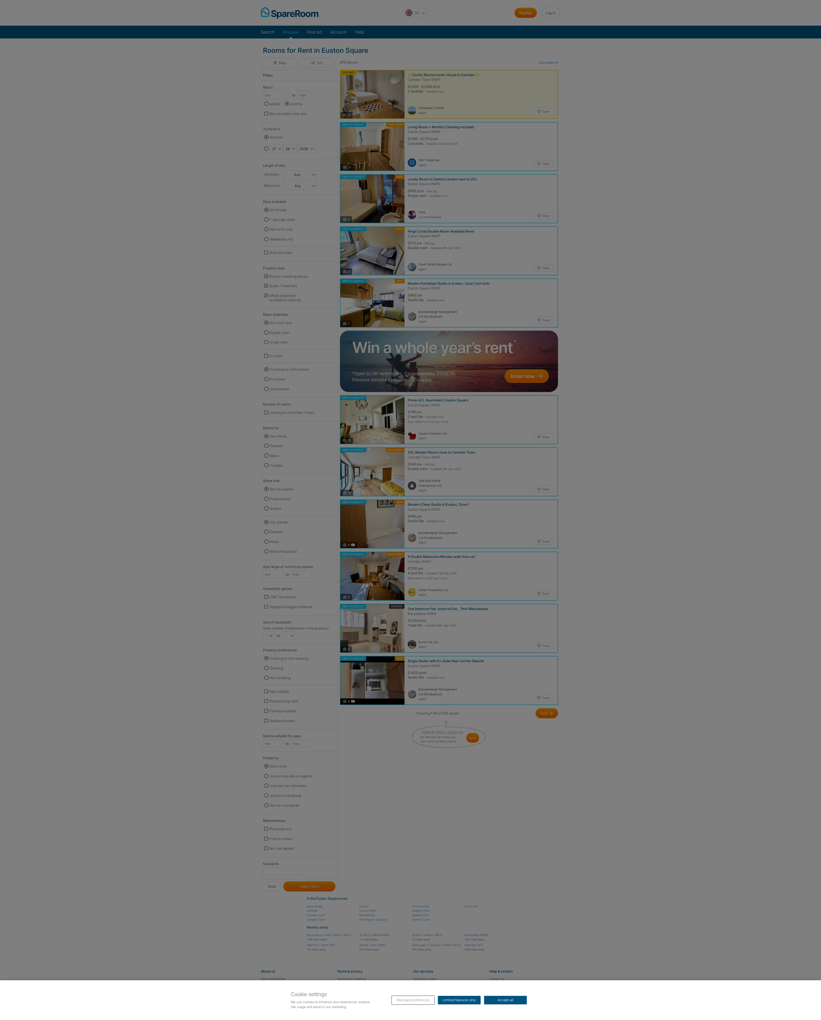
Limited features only (459, 1000)
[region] (410, 1000)
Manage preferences (413, 1000)
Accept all (506, 1000)
